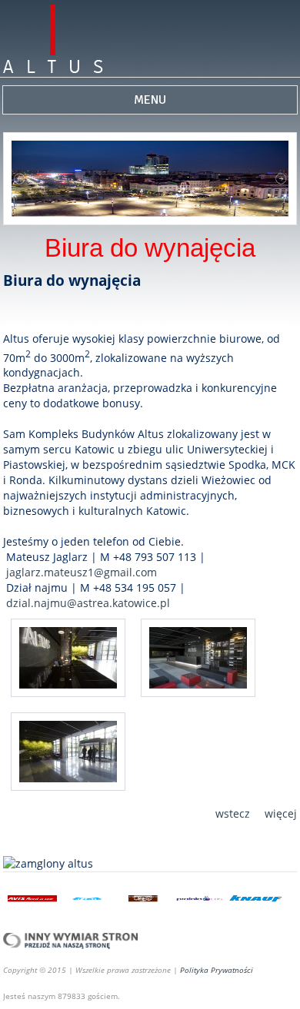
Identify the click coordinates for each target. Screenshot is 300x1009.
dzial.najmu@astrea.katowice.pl (88, 603)
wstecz (232, 813)
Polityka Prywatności (216, 969)
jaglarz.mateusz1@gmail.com (81, 572)
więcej (281, 813)
